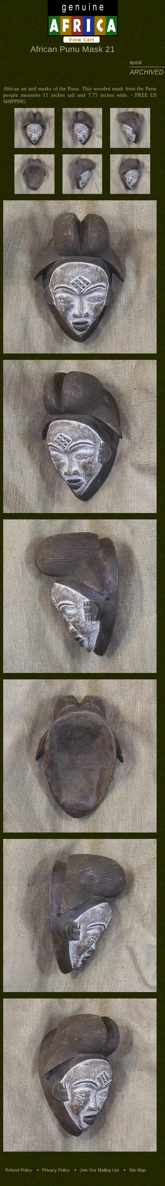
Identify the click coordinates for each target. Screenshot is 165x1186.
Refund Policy (18, 1170)
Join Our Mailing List (99, 1170)
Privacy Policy (56, 1170)
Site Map (137, 1170)
